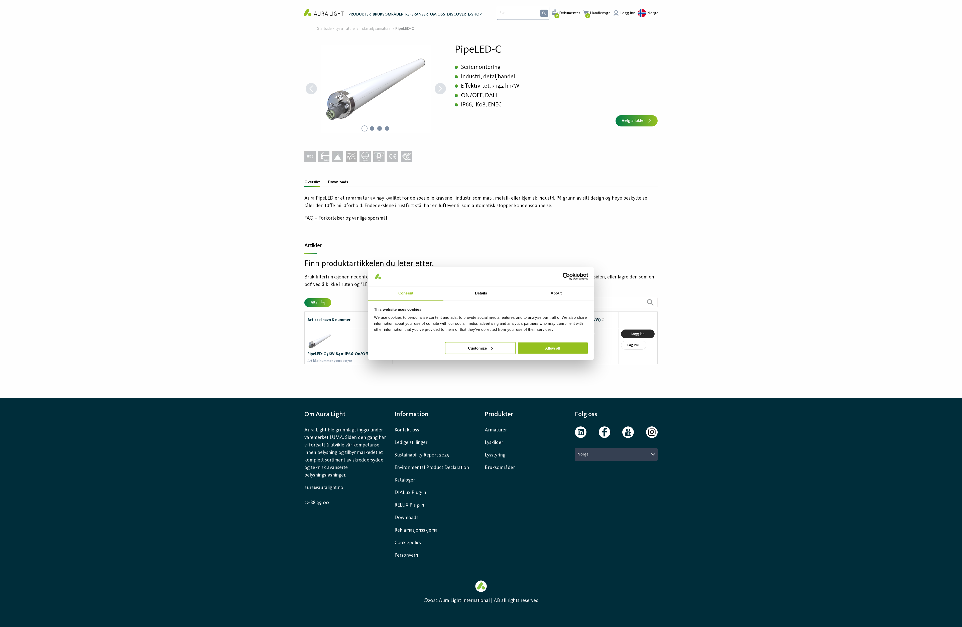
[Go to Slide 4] (387, 128)
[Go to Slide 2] (372, 128)
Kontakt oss (407, 430)
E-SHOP (475, 15)
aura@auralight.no (323, 487)
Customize (477, 348)
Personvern (406, 555)
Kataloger (405, 480)
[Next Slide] (440, 89)
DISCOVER (456, 15)
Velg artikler (633, 120)
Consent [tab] (405, 293)
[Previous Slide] (311, 89)
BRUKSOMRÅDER (388, 15)
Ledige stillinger (411, 442)
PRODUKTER (359, 15)
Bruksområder (500, 467)
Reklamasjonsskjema (416, 530)
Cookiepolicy (408, 542)
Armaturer (496, 430)
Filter (314, 302)
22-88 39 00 (316, 502)
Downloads (338, 182)
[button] (375, 89)
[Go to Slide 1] (365, 128)
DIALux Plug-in (410, 492)
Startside (324, 29)
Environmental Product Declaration (432, 467)
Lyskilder (494, 442)
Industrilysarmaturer (375, 29)
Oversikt (312, 182)
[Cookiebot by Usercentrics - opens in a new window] (566, 276)
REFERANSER (416, 15)
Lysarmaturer (345, 29)
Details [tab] (481, 293)
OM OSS (437, 15)
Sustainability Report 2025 (422, 455)
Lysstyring (495, 455)
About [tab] (556, 293)
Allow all (552, 348)
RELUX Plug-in (409, 505)
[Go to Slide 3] (379, 128)
